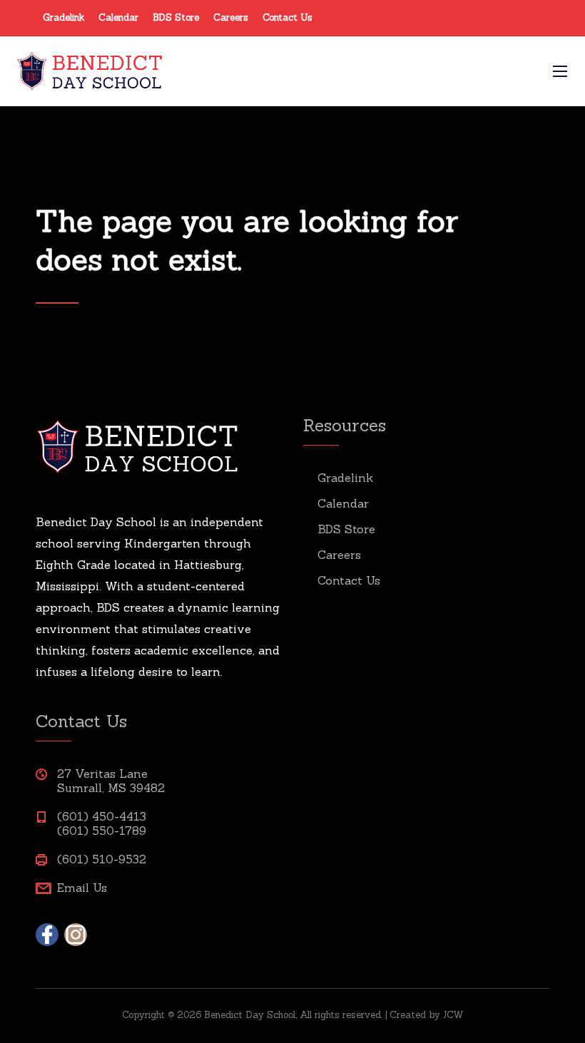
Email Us (82, 887)
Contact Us (287, 17)
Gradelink (63, 17)
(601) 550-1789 (101, 830)
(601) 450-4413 (101, 816)
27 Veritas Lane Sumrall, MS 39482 (111, 780)
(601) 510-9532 (101, 859)
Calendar (118, 17)
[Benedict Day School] (271, 71)
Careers (230, 17)
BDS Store (176, 17)
